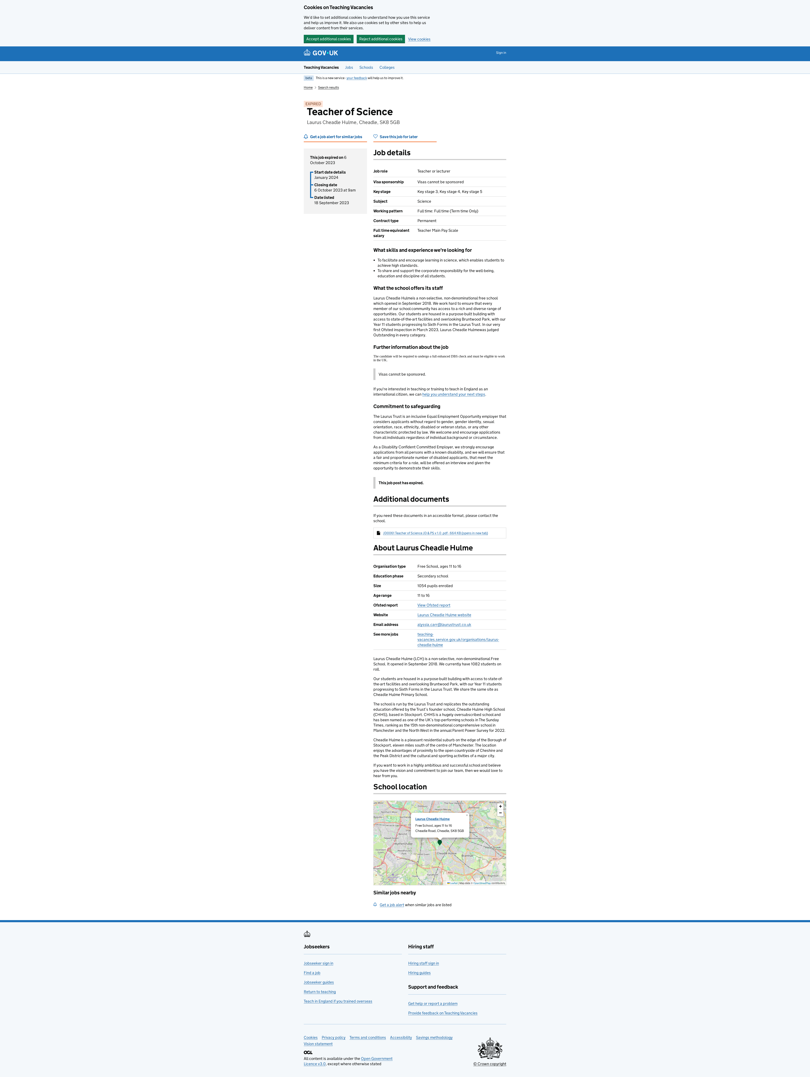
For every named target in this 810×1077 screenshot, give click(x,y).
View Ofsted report (433, 605)
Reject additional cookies (380, 38)
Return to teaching (320, 991)
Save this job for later (399, 136)
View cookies (419, 39)
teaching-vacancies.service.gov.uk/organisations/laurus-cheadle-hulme (458, 639)
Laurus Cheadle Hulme (432, 819)
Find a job (312, 972)
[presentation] (439, 843)
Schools (366, 67)
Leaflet (454, 883)
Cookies (311, 1037)
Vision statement (318, 1043)
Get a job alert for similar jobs (336, 136)
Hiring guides (419, 972)
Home (308, 87)
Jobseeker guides (319, 982)
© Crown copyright (489, 1063)
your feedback (357, 78)
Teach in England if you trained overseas (338, 1001)
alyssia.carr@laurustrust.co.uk (444, 624)
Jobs (349, 67)
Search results (328, 87)
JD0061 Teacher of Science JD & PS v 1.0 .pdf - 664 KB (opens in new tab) (435, 533)
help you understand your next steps (453, 394)
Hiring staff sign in (423, 963)
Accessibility (401, 1037)
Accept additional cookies (328, 38)
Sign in (501, 53)
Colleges (387, 67)
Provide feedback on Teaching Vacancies (443, 1013)
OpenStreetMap (482, 883)
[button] (439, 843)
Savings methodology (434, 1037)
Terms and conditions (368, 1037)
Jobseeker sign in (318, 963)
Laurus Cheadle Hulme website (444, 614)
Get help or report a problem (433, 1003)
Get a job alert (392, 904)
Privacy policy (334, 1037)
